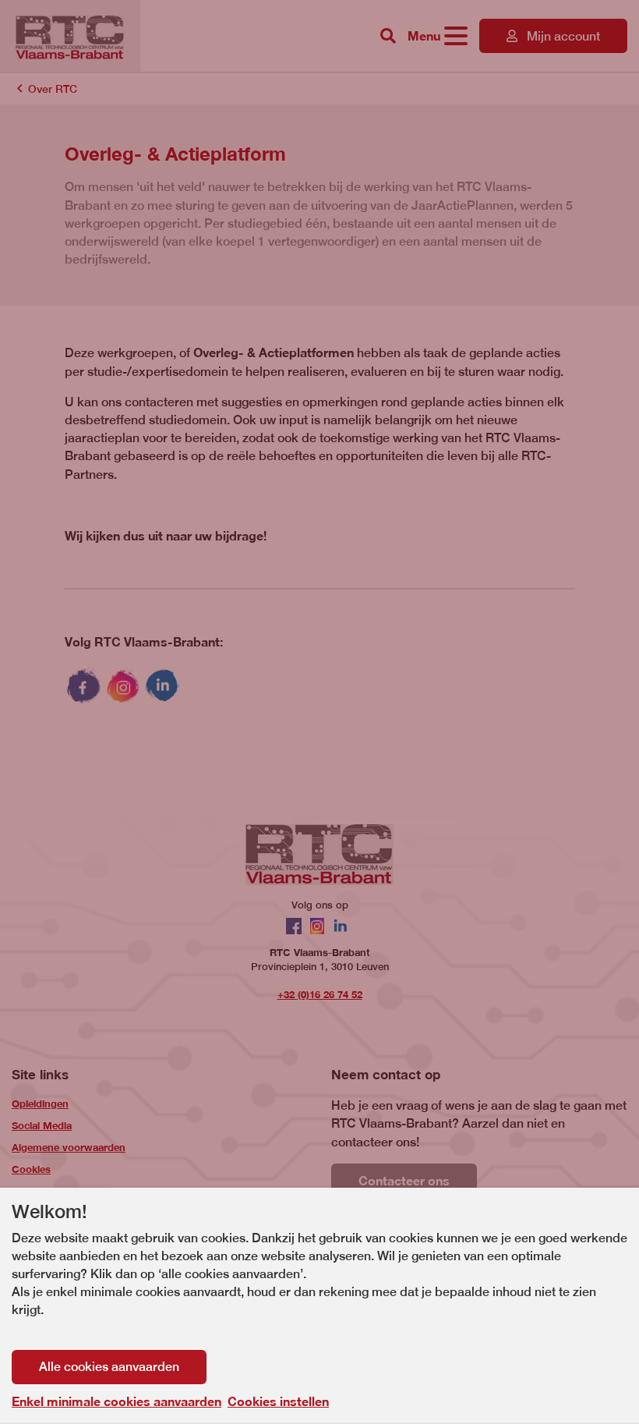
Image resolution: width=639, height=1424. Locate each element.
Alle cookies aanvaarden (109, 1366)
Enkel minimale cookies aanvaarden (116, 1401)
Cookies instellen (278, 1401)
